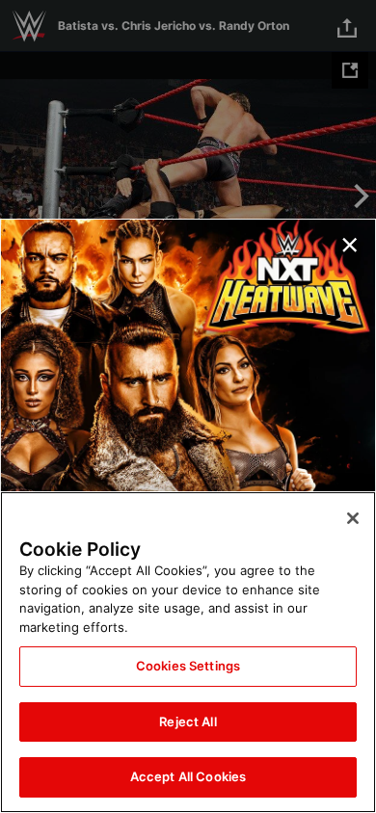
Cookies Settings (188, 665)
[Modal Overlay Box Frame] (188, 406)
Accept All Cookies (188, 776)
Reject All (187, 721)
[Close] (353, 518)
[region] (188, 652)
